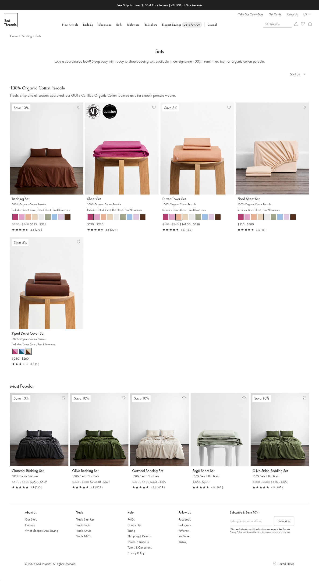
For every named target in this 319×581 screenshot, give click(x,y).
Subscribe (284, 521)
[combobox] (277, 24)
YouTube (184, 536)
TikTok (182, 542)
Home (14, 36)
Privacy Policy (136, 553)
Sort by (295, 74)
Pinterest (184, 530)
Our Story (31, 519)
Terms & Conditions (140, 547)
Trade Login (83, 525)
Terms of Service (254, 532)
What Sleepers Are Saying (41, 530)
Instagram (185, 525)
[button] (15, 217)
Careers (30, 525)
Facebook (185, 519)
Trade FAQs (83, 530)
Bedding (26, 36)
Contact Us (134, 525)
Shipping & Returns (140, 536)
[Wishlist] (303, 24)
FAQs (131, 519)
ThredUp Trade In (138, 542)
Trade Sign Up (85, 519)
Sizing (131, 530)
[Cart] (310, 24)
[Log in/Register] (295, 24)
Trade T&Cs (83, 536)
